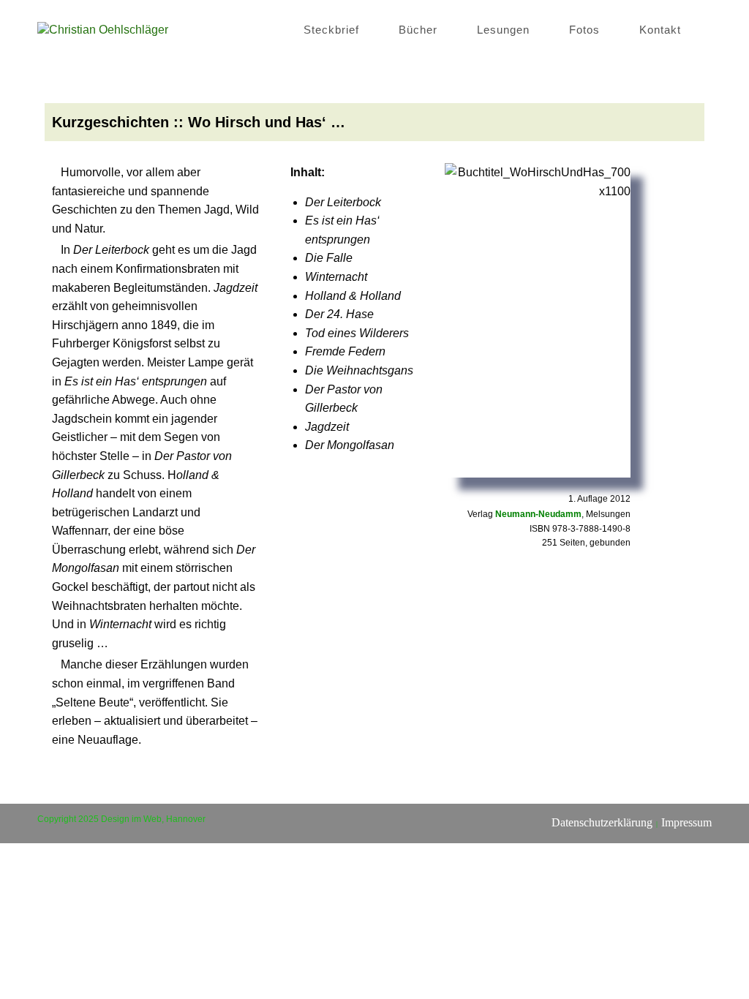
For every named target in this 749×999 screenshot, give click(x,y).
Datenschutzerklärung (602, 822)
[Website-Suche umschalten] (707, 29)
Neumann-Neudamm (538, 514)
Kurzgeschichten (110, 122)
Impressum (686, 822)
